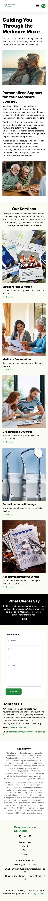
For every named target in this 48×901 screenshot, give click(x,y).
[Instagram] (25, 837)
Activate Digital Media (34, 893)
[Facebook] (20, 837)
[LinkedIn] (29, 837)
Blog (25, 850)
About (25, 846)
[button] (37, 6)
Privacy (25, 854)
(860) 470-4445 (18, 727)
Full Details (7, 297)
